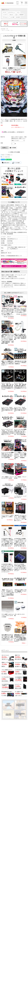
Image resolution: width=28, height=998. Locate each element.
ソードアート (5, 14)
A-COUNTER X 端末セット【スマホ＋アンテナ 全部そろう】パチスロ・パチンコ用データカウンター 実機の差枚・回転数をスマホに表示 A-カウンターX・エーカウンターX (8, 568)
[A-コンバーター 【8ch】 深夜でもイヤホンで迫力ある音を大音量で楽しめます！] (8, 400)
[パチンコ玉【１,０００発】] (20, 607)
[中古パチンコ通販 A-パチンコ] (7, 3)
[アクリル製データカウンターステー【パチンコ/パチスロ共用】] (8, 607)
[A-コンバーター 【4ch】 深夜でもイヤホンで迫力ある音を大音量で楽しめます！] (20, 400)
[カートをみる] (22, 4)
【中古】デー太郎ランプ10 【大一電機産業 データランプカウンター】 (20, 591)
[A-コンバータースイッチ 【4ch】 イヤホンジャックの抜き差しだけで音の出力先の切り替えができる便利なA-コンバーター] (8, 422)
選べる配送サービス (20, 705)
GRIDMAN (21, 14)
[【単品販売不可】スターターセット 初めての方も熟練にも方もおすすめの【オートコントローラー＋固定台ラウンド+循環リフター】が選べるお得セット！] (8, 301)
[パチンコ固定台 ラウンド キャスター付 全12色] (8, 469)
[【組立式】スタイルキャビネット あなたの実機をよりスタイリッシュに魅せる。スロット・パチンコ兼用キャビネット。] (20, 508)
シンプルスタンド (6, 496)
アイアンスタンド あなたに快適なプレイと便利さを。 (8, 517)
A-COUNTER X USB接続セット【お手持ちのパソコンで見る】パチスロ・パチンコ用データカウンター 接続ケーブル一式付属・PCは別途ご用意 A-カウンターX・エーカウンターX (20, 542)
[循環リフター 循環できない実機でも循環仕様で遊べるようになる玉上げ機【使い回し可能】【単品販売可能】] (20, 327)
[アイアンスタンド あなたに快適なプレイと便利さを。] (8, 508)
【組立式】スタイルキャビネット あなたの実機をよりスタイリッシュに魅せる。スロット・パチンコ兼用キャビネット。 (20, 518)
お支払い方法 (8, 714)
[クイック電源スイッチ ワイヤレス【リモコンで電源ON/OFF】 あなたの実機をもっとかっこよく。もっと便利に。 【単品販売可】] (20, 445)
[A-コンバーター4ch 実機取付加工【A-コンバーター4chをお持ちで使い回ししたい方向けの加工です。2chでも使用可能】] (8, 445)
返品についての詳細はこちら (7, 154)
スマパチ (4, 12)
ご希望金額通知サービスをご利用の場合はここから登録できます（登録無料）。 (14, 266)
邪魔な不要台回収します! (20, 714)
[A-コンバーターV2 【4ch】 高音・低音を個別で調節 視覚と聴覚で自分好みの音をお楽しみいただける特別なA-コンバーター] (20, 375)
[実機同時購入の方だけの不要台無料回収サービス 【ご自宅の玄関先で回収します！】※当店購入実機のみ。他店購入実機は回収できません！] (20, 627)
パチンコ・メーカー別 (5, 30)
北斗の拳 (18, 17)
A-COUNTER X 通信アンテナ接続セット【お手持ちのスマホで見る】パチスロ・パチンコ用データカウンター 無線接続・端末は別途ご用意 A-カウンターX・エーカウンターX (8, 542)
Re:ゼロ (11, 14)
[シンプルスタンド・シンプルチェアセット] (20, 489)
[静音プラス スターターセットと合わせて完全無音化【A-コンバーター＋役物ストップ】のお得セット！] (20, 301)
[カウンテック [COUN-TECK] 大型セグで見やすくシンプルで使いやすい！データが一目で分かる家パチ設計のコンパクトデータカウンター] (20, 557)
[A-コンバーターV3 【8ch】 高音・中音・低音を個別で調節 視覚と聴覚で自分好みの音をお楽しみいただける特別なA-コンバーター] (8, 375)
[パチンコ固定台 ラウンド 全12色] (20, 469)
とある (16, 14)
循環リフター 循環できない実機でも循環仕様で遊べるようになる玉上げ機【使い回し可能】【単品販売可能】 (20, 337)
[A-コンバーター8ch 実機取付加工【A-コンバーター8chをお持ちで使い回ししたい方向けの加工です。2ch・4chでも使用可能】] (20, 422)
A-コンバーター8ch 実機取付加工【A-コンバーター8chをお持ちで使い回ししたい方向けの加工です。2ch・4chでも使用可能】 (20, 432)
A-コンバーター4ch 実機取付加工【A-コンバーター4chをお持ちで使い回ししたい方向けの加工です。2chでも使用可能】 (8, 455)
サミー (12, 30)
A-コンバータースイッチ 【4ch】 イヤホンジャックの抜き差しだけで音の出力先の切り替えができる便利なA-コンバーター (8, 432)
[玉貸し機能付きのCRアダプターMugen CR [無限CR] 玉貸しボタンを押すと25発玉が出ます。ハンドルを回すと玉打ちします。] (8, 627)
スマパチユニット (11, 12)
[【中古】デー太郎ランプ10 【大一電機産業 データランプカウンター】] (20, 582)
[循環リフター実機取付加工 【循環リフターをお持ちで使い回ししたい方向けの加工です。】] (8, 354)
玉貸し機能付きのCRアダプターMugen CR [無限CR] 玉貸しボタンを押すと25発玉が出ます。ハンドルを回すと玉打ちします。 (8, 637)
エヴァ (18, 12)
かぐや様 (12, 17)
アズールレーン (6, 17)
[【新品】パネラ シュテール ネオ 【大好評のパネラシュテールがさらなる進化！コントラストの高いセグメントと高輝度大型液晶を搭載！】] (8, 582)
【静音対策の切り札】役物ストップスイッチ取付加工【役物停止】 (20, 362)
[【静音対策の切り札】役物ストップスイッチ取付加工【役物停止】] (20, 354)
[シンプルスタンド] (8, 489)
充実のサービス (8, 704)
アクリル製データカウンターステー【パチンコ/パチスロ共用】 (8, 615)
